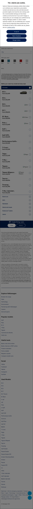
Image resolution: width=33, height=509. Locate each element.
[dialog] (16, 254)
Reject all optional (16, 36)
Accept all (16, 31)
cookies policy (11, 27)
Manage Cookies (16, 40)
